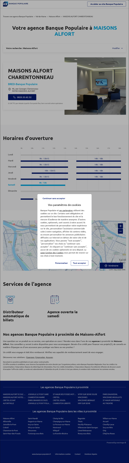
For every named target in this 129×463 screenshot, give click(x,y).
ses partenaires (66, 210)
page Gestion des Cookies (51, 253)
